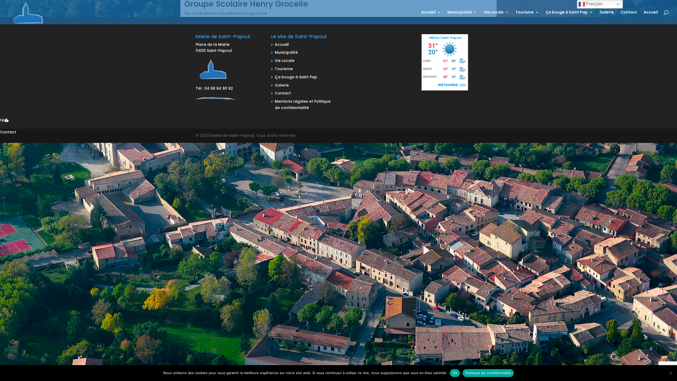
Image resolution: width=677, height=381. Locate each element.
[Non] (670, 373)
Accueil (428, 12)
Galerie (607, 12)
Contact (628, 12)
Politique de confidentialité (488, 373)
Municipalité (459, 12)
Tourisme (524, 12)
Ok (454, 373)
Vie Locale (494, 12)
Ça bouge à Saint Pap (567, 12)
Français (593, 4)
